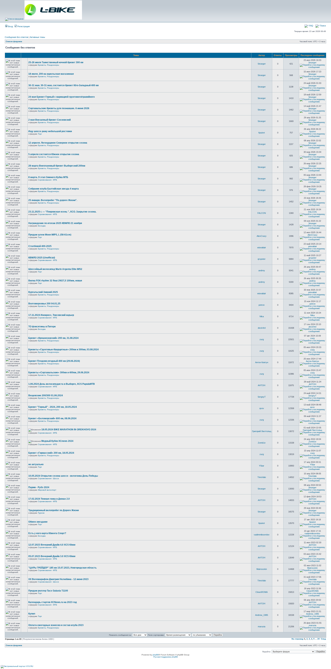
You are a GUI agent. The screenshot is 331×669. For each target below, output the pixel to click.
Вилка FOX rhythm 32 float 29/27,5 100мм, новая (55, 280)
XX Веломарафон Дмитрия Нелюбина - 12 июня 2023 (58, 579)
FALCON (261, 213)
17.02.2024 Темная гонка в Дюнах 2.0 (49, 498)
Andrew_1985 (261, 615)
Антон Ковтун (261, 362)
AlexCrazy (261, 236)
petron (262, 305)
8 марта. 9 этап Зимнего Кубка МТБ (48, 177)
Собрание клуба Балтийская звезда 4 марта (53, 188)
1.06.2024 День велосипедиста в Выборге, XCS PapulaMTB (61, 384)
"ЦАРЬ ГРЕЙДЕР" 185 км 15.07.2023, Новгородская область (62, 567)
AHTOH (261, 385)
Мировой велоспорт (47, 490)
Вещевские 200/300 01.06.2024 (45, 395)
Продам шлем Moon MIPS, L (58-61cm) (49, 234)
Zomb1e (261, 443)
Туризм (41, 513)
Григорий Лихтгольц (261, 431)
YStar (261, 466)
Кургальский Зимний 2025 (43, 292)
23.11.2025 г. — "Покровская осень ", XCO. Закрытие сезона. (62, 211)
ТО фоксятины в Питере (42, 326)
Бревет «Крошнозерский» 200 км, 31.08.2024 (53, 338)
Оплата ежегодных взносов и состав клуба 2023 (56, 625)
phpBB (156, 655)
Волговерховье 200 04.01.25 (44, 303)
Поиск (322, 26)
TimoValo (261, 477)
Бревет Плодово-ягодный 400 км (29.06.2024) (54, 361)
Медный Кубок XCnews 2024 (57, 441)
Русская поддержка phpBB (165, 657)
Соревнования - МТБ (47, 180)
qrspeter (261, 259)
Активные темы (37, 37)
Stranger (262, 64)
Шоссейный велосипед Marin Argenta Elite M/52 (55, 269)
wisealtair (261, 247)
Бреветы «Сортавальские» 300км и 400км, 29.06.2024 (58, 372)
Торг (40, 134)
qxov (261, 408)
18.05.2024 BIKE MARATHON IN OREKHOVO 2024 (68, 429)
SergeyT (262, 397)
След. (323, 639)
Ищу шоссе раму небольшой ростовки (50, 131)
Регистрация (23, 26)
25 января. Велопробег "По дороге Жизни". (52, 200)
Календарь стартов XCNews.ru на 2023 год (52, 602)
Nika (262, 316)
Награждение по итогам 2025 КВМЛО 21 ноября (55, 223)
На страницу (298, 639)
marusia (261, 626)
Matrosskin (261, 569)
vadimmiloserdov (262, 534)
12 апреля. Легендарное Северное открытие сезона (57, 142)
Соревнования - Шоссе (48, 478)
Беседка (42, 226)
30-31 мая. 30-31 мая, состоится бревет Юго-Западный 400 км (63, 85)
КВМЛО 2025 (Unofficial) (41, 257)
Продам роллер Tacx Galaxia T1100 (48, 590)
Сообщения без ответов (16, 37)
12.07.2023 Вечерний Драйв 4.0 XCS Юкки (51, 544)
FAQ (310, 26)
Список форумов (14, 41)
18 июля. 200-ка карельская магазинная (51, 74)
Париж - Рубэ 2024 (38, 487)
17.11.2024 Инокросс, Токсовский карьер (51, 315)
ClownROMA (262, 592)
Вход (10, 26)
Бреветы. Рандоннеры (48, 65)
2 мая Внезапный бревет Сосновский (49, 119)
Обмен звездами (37, 521)
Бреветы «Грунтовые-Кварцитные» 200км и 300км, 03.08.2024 (63, 349)
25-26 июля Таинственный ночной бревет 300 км (55, 62)
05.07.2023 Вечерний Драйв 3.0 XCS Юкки (51, 556)
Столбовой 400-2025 (40, 246)
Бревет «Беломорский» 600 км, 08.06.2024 (52, 418)
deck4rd (261, 328)
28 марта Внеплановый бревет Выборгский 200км (56, 165)
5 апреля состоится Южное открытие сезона (53, 154)
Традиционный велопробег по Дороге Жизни (53, 510)
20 (318, 639)
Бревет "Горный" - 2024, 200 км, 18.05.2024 (52, 407)
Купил (31, 613)
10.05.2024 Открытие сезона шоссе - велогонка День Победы (63, 476)
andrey (261, 270)
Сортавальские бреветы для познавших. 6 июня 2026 (58, 108)
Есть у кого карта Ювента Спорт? (47, 533)
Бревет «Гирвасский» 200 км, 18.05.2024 (51, 453)
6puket (261, 133)
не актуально (35, 464)
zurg (262, 339)
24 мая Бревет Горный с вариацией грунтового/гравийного (61, 97)
